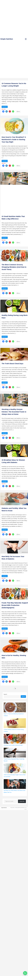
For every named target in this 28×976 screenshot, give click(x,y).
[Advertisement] (14, 201)
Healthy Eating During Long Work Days (14, 316)
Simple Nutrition (6, 39)
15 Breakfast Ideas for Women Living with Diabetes (13, 461)
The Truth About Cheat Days (12, 363)
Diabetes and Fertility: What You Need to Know (14, 509)
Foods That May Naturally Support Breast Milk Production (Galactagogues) (15, 605)
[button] (25, 973)
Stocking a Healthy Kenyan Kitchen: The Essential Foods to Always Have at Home (14, 411)
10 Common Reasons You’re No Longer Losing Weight (14, 85)
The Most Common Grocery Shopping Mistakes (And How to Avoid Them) (14, 267)
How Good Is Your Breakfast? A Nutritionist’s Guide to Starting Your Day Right (14, 139)
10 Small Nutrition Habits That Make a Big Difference (13, 218)
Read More (5, 107)
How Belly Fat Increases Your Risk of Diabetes (13, 558)
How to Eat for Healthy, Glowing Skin (14, 657)
